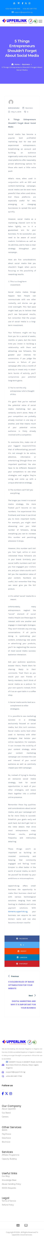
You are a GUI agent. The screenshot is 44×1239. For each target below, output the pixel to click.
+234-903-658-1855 (12, 9)
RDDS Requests (9, 1188)
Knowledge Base (9, 1180)
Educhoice (6, 1138)
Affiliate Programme (10, 1155)
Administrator (14, 108)
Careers (5, 1117)
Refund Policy (8, 1205)
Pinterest (23, 964)
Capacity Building (9, 1159)
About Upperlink (9, 1109)
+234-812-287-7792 (30, 9)
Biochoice (6, 1142)
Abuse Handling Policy (11, 1184)
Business (26, 64)
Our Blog (6, 1176)
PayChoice (6, 1134)
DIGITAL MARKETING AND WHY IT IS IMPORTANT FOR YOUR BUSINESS (23, 1004)
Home (17, 64)
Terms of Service (9, 1201)
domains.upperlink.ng (18, 911)
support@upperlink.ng (23, 12)
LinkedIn (23, 957)
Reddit (23, 951)
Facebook (23, 939)
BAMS (4, 1130)
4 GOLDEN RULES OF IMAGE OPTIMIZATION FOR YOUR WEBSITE (21, 985)
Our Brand (6, 1113)
